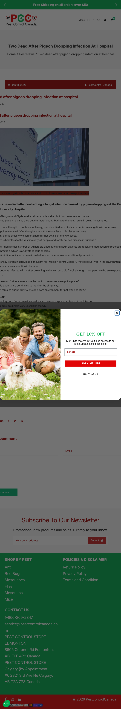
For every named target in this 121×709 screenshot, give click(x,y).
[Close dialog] (117, 313)
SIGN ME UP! (90, 363)
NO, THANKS (90, 374)
